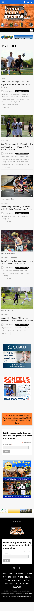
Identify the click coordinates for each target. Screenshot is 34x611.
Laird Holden (20, 99)
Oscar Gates (9, 102)
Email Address (7, 444)
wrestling (5, 276)
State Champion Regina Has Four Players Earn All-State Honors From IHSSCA (15, 84)
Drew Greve (5, 97)
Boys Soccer (5, 94)
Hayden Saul (14, 330)
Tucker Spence (6, 104)
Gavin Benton (14, 271)
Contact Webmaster (25, 596)
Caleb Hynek (14, 157)
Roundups (14, 257)
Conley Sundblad (15, 328)
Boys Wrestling (6, 216)
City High (13, 94)
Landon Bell (24, 216)
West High (15, 104)
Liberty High (5, 162)
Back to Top (17, 521)
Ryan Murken (9, 91)
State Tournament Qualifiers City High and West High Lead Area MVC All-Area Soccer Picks (17, 147)
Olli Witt (12, 162)
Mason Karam (14, 273)
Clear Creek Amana (22, 94)
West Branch (17, 580)
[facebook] (31, 2)
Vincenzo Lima (24, 273)
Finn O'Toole (17, 159)
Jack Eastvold (11, 99)
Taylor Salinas (18, 164)
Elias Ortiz (9, 159)
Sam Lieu (22, 102)
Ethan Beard (14, 97)
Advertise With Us (22, 583)
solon (27, 102)
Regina (3, 78)
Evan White (22, 97)
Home (4, 573)
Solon (7, 580)
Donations (9, 583)
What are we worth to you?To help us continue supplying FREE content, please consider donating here (17, 419)
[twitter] (28, 2)
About (26, 580)
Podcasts (17, 587)
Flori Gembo (5, 330)
